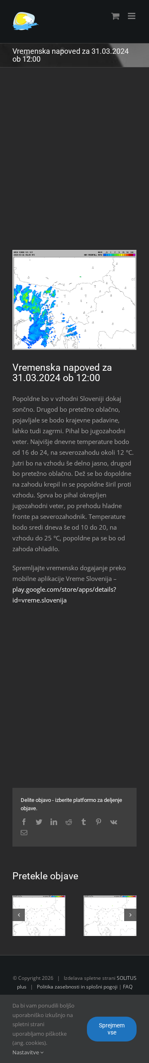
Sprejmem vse (112, 1029)
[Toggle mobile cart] (115, 16)
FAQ (127, 986)
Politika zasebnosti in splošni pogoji (77, 986)
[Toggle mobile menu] (132, 16)
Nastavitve (26, 1052)
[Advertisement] (74, 164)
